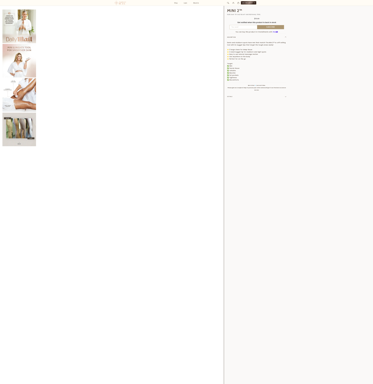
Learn (185, 3)
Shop (176, 3)
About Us (196, 3)
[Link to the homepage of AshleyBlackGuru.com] (120, 3)
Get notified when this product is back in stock (256, 22)
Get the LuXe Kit (247, 2)
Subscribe (270, 27)
